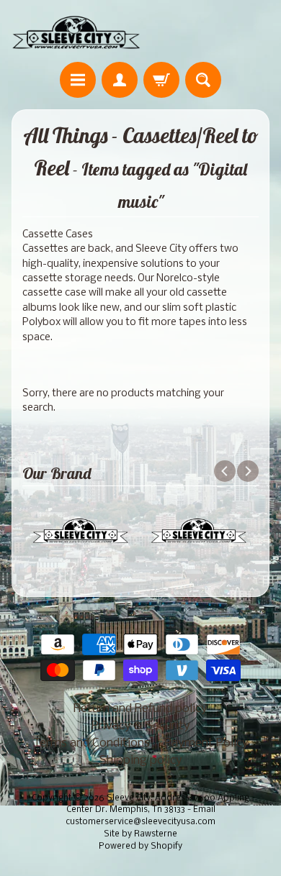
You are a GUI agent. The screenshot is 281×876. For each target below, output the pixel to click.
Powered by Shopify (140, 846)
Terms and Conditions (91, 743)
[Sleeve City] (76, 33)
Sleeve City (129, 798)
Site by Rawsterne (140, 834)
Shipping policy (140, 760)
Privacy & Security (141, 726)
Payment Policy (206, 743)
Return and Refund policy (140, 709)
